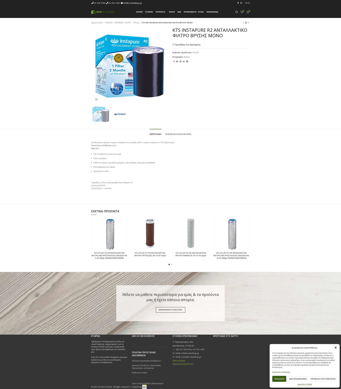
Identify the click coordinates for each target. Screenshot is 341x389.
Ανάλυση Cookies (139, 372)
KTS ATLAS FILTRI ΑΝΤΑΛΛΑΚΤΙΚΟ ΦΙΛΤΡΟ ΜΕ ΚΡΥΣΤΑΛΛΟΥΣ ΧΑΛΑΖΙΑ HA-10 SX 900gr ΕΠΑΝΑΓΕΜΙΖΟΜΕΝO (231, 255)
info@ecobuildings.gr (132, 3)
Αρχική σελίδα (97, 22)
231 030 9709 (99, 3)
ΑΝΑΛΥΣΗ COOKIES (304, 384)
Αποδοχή (279, 378)
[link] (144, 387)
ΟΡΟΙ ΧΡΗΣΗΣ (178, 360)
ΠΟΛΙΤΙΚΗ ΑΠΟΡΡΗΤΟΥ (182, 364)
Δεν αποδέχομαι (298, 378)
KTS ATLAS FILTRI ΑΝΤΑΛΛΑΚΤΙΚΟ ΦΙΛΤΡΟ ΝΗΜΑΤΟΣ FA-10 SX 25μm (190, 254)
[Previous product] (243, 22)
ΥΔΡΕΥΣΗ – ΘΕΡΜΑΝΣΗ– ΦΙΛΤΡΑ (118, 22)
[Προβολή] (96, 99)
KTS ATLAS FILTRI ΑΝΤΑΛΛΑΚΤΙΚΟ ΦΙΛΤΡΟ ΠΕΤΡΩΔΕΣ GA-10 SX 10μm (150, 254)
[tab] (155, 133)
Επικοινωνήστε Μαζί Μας (170, 310)
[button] (335, 347)
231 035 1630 (114, 3)
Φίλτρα (137, 22)
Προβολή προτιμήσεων (323, 378)
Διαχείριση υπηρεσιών (281, 372)
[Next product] (248, 22)
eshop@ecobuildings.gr (191, 357)
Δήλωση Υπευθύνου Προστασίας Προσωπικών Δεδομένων (146, 366)
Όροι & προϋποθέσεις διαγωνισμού (148, 383)
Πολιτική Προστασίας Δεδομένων (146, 360)
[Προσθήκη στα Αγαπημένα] (116, 219)
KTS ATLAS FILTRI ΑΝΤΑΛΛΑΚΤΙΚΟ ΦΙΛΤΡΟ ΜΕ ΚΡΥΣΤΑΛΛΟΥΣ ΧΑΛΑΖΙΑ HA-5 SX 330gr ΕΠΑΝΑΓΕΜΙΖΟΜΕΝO (109, 255)
